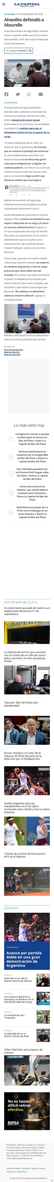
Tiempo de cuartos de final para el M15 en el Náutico (24, 855)
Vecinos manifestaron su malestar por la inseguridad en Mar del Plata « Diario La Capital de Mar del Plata (29, 456)
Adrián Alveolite (13, 352)
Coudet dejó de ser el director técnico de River (16, 1035)
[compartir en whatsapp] (32, 94)
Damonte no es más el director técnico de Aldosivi (18, 979)
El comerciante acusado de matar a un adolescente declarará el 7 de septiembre (27, 611)
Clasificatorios (12, 947)
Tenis (46, 819)
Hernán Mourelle (13, 355)
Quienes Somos (38, 1168)
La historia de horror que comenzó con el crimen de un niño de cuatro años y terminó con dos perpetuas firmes (25, 656)
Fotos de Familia (13, 1168)
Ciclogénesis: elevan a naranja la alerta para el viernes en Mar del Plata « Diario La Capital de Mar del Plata (29, 439)
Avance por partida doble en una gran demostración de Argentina (24, 959)
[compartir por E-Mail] (44, 94)
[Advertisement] (27, 386)
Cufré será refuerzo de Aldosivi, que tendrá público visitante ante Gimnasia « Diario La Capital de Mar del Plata (29, 493)
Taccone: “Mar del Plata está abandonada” (21, 704)
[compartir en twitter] (21, 94)
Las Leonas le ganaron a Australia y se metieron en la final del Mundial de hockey (19, 999)
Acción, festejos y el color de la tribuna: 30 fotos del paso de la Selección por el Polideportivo (22, 755)
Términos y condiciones (16, 1171)
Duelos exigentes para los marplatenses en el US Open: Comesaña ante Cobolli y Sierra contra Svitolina (27, 808)
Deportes (44, 769)
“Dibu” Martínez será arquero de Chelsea (23, 1051)
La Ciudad (9, 14)
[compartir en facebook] (10, 94)
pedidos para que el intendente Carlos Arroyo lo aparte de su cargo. (27, 132)
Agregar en (19, 50)
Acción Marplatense (14, 350)
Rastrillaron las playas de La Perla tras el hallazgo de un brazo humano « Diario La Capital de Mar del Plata (29, 512)
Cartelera (26, 1168)
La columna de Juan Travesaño (14, 1016)
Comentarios (11, 102)
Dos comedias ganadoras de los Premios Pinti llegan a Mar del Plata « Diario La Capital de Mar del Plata (29, 474)
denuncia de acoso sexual (26, 120)
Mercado (44, 1058)
